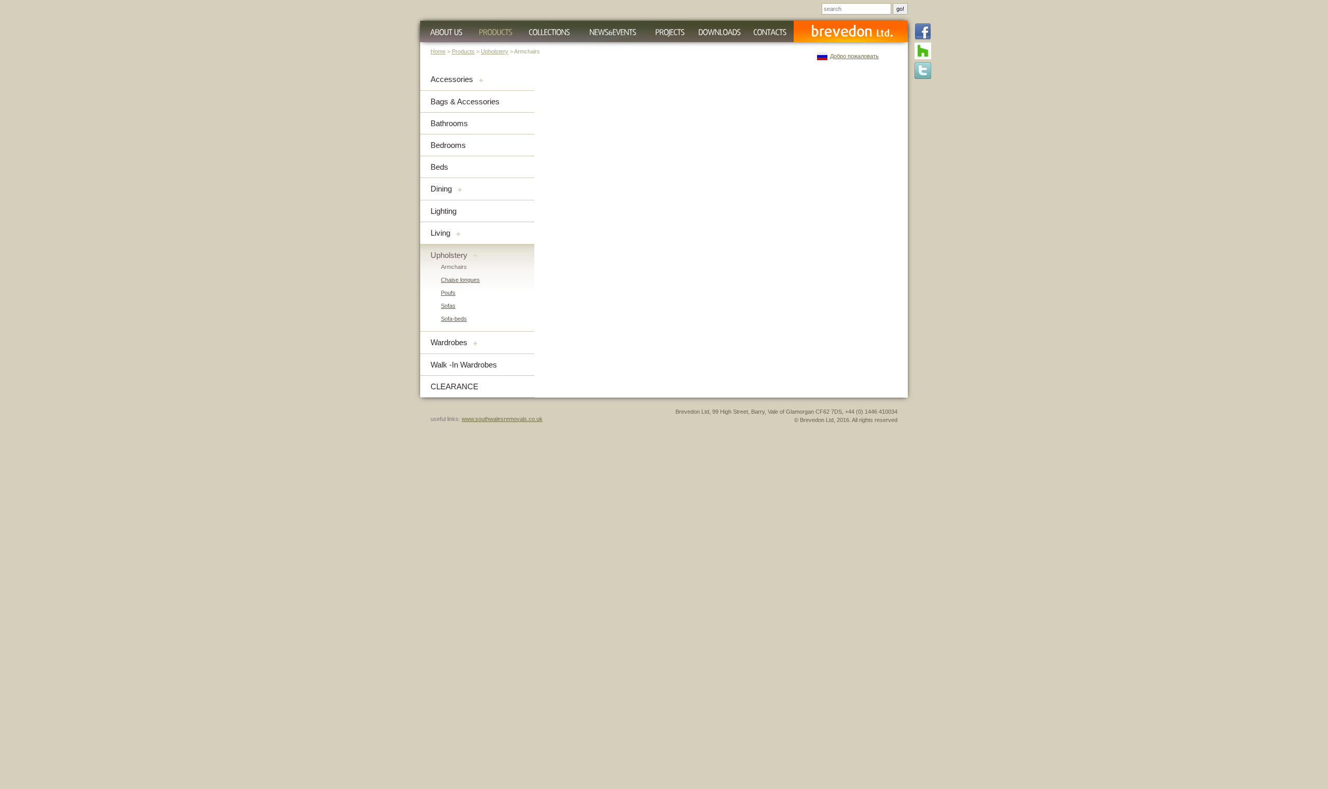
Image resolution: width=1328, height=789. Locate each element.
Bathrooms (449, 123)
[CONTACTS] (769, 31)
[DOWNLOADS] (719, 31)
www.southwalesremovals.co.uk (502, 419)
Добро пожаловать (854, 56)
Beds (439, 166)
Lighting (444, 211)
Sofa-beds (454, 319)
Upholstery (494, 51)
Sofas (448, 306)
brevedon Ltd (851, 31)
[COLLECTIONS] (549, 31)
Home (438, 51)
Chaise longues (460, 280)
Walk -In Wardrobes (464, 364)
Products (463, 51)
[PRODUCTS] (495, 31)
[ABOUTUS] (444, 31)
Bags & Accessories (465, 101)
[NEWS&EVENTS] (612, 31)
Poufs (448, 293)
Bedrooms (448, 145)
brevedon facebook (923, 32)
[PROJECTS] (670, 31)
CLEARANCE (454, 386)
